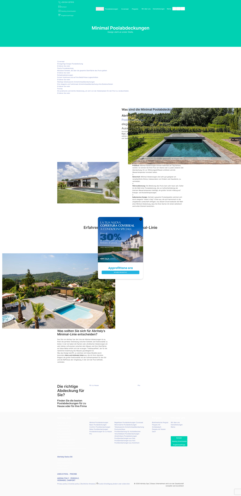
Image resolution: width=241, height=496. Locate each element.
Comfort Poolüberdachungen (99, 427)
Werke (169, 9)
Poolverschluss (119, 429)
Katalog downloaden (179, 441)
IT (174, 9)
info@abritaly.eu (63, 428)
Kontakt (179, 438)
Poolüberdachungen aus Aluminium (126, 443)
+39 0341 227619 (63, 431)
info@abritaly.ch (63, 466)
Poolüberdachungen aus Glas (124, 438)
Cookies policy (74, 484)
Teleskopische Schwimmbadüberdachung (129, 427)
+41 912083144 (62, 469)
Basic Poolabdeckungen (97, 425)
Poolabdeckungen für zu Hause (100, 431)
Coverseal (125, 9)
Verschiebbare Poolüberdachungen (126, 434)
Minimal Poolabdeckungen (98, 422)
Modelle (99, 9)
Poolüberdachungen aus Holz (124, 440)
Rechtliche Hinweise (88, 484)
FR (183, 9)
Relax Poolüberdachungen (98, 429)
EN (178, 9)
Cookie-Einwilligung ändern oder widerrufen (114, 484)
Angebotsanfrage (179, 445)
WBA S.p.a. (161, 486)
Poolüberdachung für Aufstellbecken (127, 431)
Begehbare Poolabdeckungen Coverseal (128, 422)
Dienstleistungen (159, 9)
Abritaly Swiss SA (64, 457)
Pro (90, 434)
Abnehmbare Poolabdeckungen (125, 436)
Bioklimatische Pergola (160, 422)
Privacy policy (62, 484)
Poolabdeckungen (111, 9)
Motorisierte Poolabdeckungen (125, 425)
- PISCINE (67, 474)
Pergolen (135, 9)
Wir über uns (146, 9)
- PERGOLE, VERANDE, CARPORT (68, 479)
